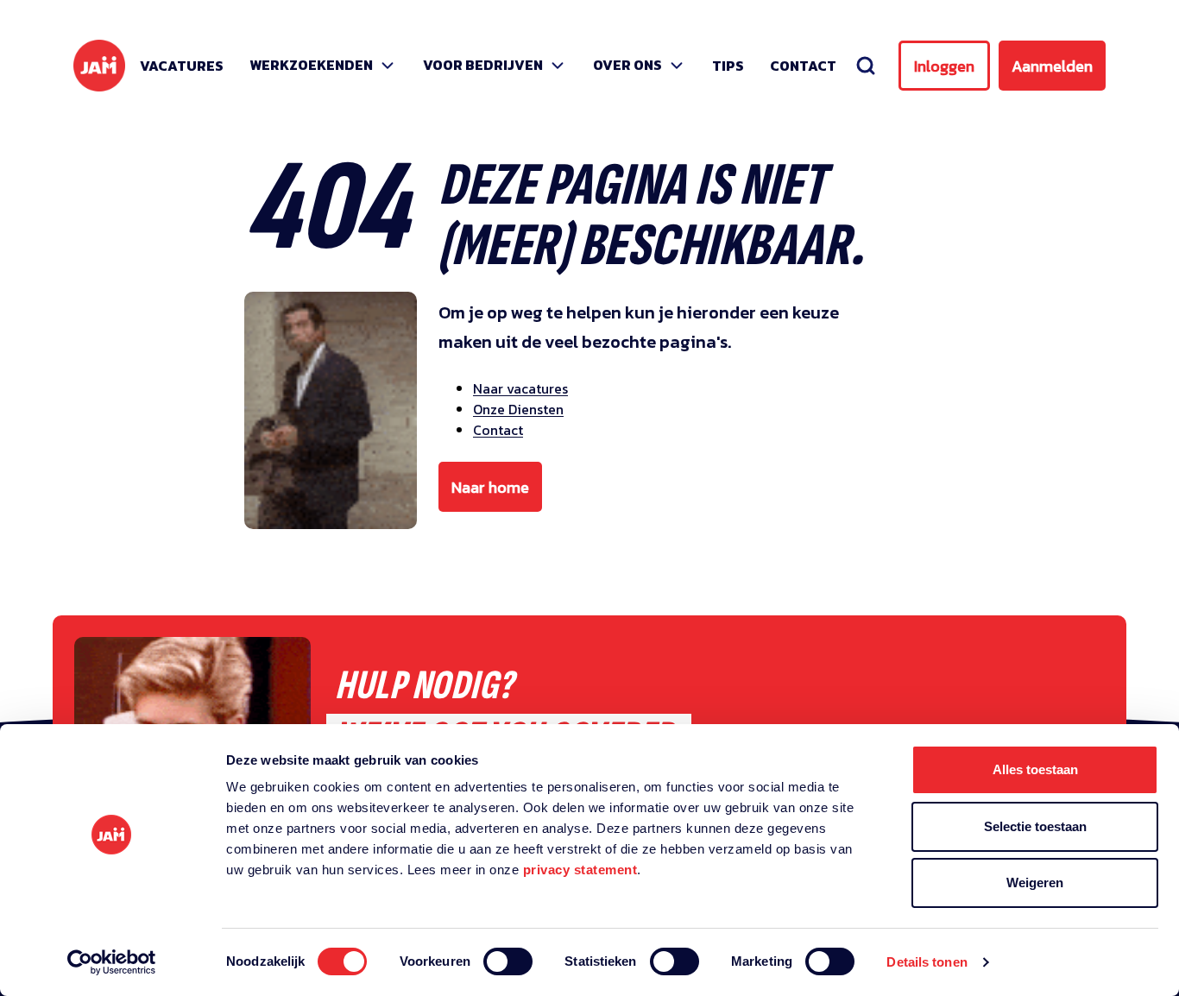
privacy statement (580, 869)
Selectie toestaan (1035, 826)
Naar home (490, 487)
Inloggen (944, 66)
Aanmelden (1052, 66)
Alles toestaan (1035, 769)
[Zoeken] (865, 65)
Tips (728, 65)
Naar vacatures (520, 388)
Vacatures (182, 65)
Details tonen (926, 962)
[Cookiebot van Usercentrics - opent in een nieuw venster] (111, 962)
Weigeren (1034, 882)
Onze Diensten (518, 409)
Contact (803, 65)
